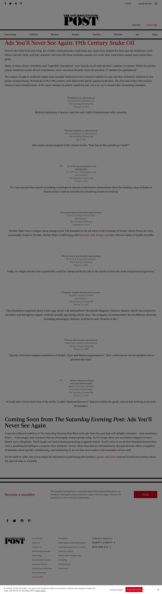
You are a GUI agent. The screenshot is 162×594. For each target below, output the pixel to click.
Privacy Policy (40, 591)
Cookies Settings (116, 590)
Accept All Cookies (134, 590)
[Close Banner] (158, 590)
